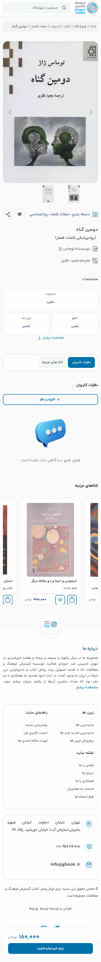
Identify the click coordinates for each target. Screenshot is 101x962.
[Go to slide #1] (74, 194)
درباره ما (88, 773)
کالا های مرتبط (52, 362)
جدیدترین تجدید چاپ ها (77, 733)
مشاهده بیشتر (87, 687)
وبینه (33, 909)
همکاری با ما (85, 781)
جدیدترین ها (85, 725)
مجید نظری (70, 261)
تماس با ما (86, 765)
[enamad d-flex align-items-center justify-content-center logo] (50, 873)
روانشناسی (38, 214)
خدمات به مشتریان (80, 789)
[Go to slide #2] (48, 194)
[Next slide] (10, 112)
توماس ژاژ (66, 249)
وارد (48, 948)
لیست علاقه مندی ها (33, 741)
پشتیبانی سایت (36, 725)
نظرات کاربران (81, 362)
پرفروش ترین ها (82, 741)
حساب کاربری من (36, 733)
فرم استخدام (84, 797)
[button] (20, 214)
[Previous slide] (90, 112)
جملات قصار (60, 214)
